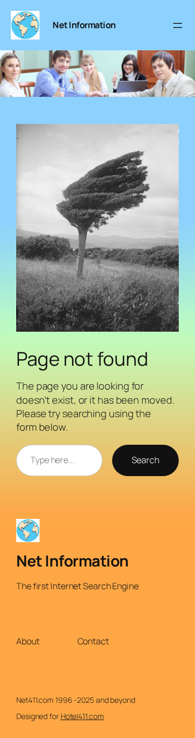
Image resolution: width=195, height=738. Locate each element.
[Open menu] (177, 25)
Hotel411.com (82, 716)
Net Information (84, 25)
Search (145, 460)
